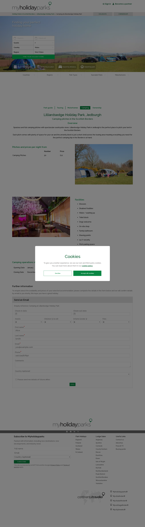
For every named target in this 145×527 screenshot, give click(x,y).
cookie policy (87, 266)
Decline (57, 273)
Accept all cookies (87, 273)
